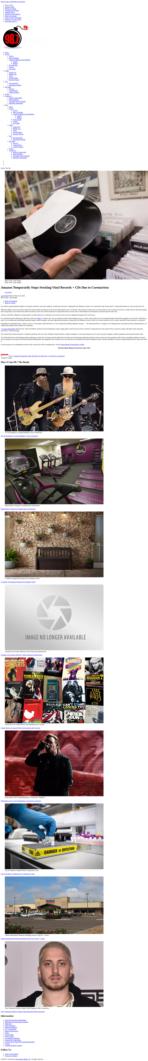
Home (7, 52)
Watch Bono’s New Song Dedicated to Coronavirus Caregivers (21, 801)
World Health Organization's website (72, 344)
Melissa (15, 63)
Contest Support (14, 92)
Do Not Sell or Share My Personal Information (20, 1042)
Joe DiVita (4, 296)
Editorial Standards (11, 1027)
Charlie (15, 62)
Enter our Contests (11, 16)
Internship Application (16, 103)
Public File (8, 1024)
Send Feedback (14, 100)
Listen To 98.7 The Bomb (13, 18)
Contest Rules (13, 91)
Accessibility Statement (12, 1038)
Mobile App (13, 74)
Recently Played (14, 80)
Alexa (11, 76)
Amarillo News (10, 12)
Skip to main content (7, 2)
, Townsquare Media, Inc (22, 1059)
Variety (39, 318)
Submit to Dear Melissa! (12, 14)
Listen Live (12, 72)
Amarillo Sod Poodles (12, 10)
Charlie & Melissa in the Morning (19, 60)
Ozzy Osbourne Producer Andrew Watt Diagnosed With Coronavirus (23, 1011)
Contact (7, 1044)
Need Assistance (10, 1025)
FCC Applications (10, 1029)
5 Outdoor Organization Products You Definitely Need (18, 582)
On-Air (7, 54)
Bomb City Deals (10, 9)
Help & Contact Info (15, 98)
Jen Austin (12, 69)
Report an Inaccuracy (11, 1031)
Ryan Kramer (13, 65)
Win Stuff (8, 87)
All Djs (11, 56)
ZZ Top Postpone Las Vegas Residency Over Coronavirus (19, 436)
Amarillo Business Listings (13, 1045)
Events (7, 94)
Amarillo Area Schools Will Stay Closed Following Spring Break (21, 655)
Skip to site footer (19, 2)
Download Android (15, 85)
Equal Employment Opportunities (15, 1020)
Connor (11, 67)
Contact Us (8, 96)
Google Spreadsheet (8, 329)
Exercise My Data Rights (13, 1040)
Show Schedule (14, 58)
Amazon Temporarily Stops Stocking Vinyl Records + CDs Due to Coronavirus (39, 356)
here (17, 331)
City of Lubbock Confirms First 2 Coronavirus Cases (18, 874)
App (6, 81)
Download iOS (14, 83)
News (10, 358)
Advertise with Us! (11, 21)
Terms (7, 1033)
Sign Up (11, 89)
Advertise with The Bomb (17, 101)
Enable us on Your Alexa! (13, 19)
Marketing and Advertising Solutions (16, 1022)
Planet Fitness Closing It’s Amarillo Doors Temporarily (18, 509)
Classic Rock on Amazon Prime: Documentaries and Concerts (20, 728)
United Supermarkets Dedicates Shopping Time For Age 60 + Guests (23, 938)
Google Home (13, 78)
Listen (7, 71)
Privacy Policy (9, 1036)
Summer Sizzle (9, 7)
